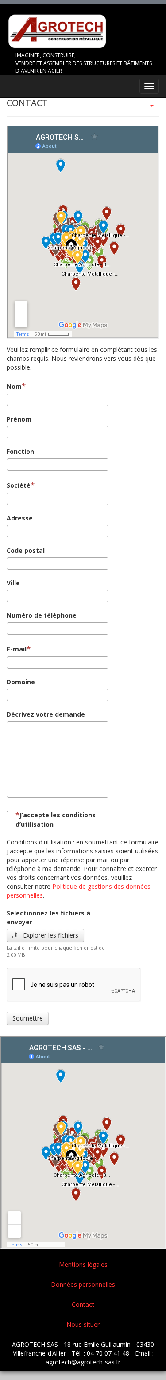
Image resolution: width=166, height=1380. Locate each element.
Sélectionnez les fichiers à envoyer (48, 917)
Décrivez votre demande (46, 714)
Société (19, 485)
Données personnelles (83, 1284)
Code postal (26, 550)
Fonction (20, 451)
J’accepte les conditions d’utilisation (55, 819)
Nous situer (83, 1324)
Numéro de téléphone (42, 615)
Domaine (21, 682)
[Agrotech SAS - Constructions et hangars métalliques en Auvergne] (83, 32)
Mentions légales (83, 1264)
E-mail (17, 649)
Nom (14, 386)
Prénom (19, 419)
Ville (13, 583)
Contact (83, 1304)
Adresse (20, 518)
